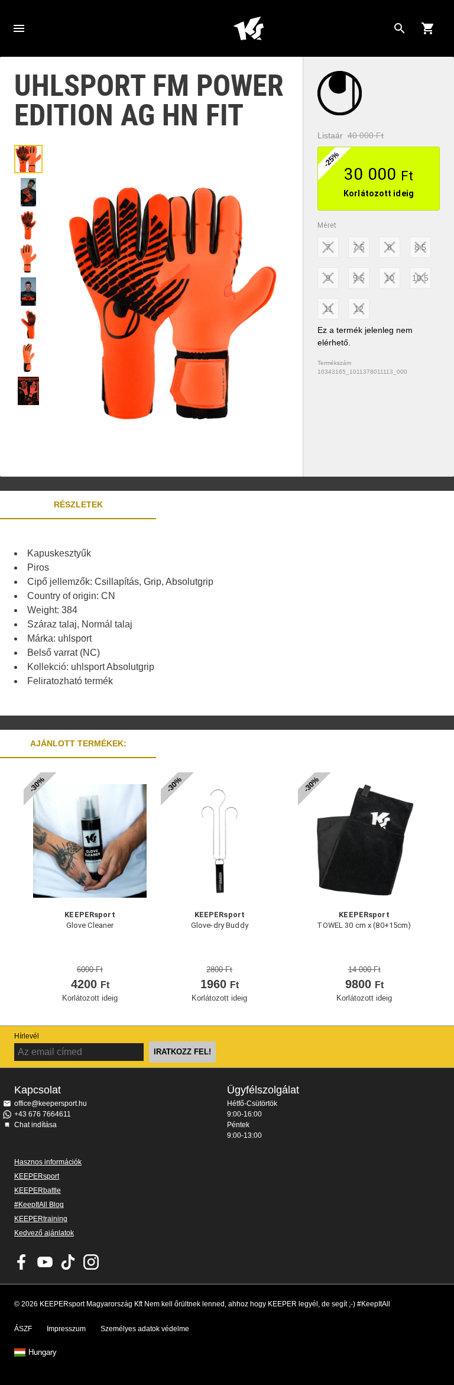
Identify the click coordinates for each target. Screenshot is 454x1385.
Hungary (42, 1352)
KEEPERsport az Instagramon (91, 1262)
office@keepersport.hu (50, 1103)
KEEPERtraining (40, 1219)
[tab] (28, 159)
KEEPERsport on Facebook (22, 1262)
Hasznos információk (48, 1162)
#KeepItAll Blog (39, 1204)
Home (248, 28)
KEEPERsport (36, 1176)
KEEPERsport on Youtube (45, 1262)
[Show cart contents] (428, 28)
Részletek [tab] (78, 504)
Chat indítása (35, 1125)
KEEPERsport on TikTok (68, 1262)
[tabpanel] (207, 617)
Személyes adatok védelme (144, 1329)
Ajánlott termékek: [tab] (78, 743)
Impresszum (66, 1329)
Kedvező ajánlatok (44, 1233)
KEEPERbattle (37, 1190)
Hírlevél (26, 1036)
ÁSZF (23, 1329)
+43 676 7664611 (42, 1114)
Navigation (19, 28)
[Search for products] (399, 28)
